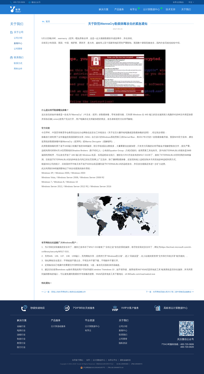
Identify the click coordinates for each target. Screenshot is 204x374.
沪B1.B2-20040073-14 (115, 367)
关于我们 (186, 9)
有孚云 (133, 9)
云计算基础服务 (58, 326)
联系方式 (18, 63)
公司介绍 (18, 38)
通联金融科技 (125, 360)
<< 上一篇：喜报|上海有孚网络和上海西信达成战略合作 (64, 292)
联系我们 (123, 334)
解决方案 (103, 9)
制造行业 (21, 339)
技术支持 (170, 9)
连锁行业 (21, 334)
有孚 (88, 360)
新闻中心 (18, 43)
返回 (48, 21)
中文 (190, 2)
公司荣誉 (18, 48)
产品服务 (119, 9)
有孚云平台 (112, 360)
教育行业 (21, 343)
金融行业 (21, 326)
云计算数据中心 (151, 9)
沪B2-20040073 (136, 364)
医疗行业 (21, 347)
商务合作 (18, 68)
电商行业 (21, 330)
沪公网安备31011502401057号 (94, 367)
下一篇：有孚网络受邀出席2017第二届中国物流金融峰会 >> (170, 292)
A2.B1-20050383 (122, 364)
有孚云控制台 (178, 2)
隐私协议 (123, 343)
